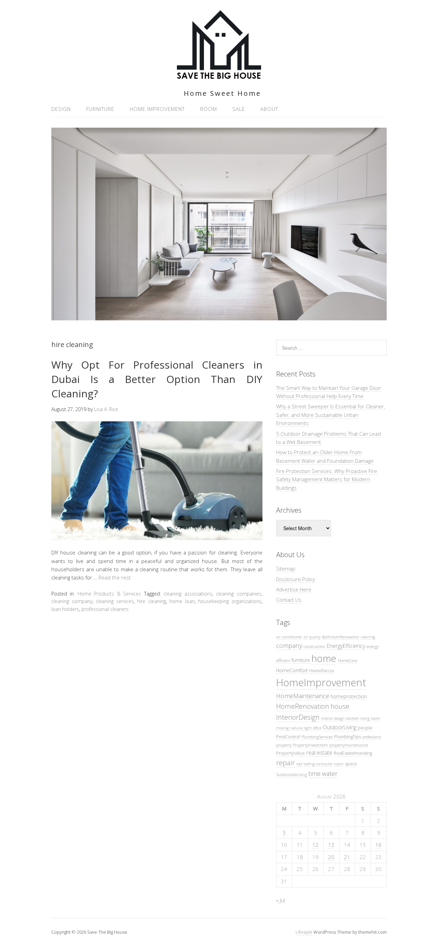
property (284, 744)
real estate (319, 752)
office (317, 728)
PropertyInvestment (310, 744)
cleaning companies (238, 593)
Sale (238, 108)
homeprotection (349, 696)
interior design (333, 718)
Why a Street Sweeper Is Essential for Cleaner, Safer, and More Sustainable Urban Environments (330, 414)
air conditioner (289, 636)
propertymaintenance (348, 744)
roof (299, 764)
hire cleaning (151, 601)
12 (315, 844)
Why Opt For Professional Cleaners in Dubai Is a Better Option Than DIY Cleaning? (156, 379)
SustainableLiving (291, 774)
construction (314, 646)
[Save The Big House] (219, 75)
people (365, 728)
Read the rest (115, 577)
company (289, 645)
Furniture (100, 108)
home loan (182, 601)
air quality (312, 637)
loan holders (65, 609)
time (314, 773)
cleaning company (71, 601)
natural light (301, 728)
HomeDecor (321, 670)
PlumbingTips (347, 736)
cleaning (368, 637)
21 (347, 857)
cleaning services (115, 601)
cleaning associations (188, 593)
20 (331, 857)
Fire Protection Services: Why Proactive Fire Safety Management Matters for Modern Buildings (326, 479)
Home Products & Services (109, 593)
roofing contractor (318, 764)
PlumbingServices (317, 736)
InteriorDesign (298, 717)
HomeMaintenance (302, 696)
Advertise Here (293, 589)
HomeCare (347, 660)
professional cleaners (105, 609)
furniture (301, 660)
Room (208, 108)
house (340, 706)
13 (331, 844)
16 (378, 844)
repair (285, 762)
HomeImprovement (321, 682)
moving (282, 728)
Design (61, 108)
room (339, 763)
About (269, 108)
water (329, 773)
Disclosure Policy (295, 579)
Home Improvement (157, 108)
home (323, 658)
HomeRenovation (302, 706)
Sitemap (285, 568)
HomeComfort (292, 670)
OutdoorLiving (340, 727)
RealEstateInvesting (353, 753)
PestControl (288, 736)
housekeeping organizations (229, 601)
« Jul (280, 900)
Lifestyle (304, 932)
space (351, 763)
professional (371, 736)
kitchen (352, 718)
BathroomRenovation (340, 636)
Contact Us (288, 599)
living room (370, 718)
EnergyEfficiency (346, 646)
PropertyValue (290, 753)
